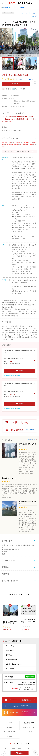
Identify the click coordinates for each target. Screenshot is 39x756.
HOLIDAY (20, 3)
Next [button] (38, 63)
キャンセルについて (29, 727)
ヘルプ (10, 723)
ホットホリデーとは (10, 732)
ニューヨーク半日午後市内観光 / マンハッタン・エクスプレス (28, 621)
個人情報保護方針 (29, 723)
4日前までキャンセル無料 (13, 375)
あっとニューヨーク (19, 106)
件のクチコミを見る (26, 79)
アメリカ (13, 7)
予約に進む (16, 83)
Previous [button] (0, 63)
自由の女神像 (10, 668)
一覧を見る (31, 439)
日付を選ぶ (19, 370)
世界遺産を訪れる (11, 659)
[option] (19, 42)
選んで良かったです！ (9, 478)
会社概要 (29, 732)
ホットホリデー (4, 7)
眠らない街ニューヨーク (14, 664)
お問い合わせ (20, 422)
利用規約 (9, 727)
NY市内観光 (33, 13)
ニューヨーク (22, 7)
